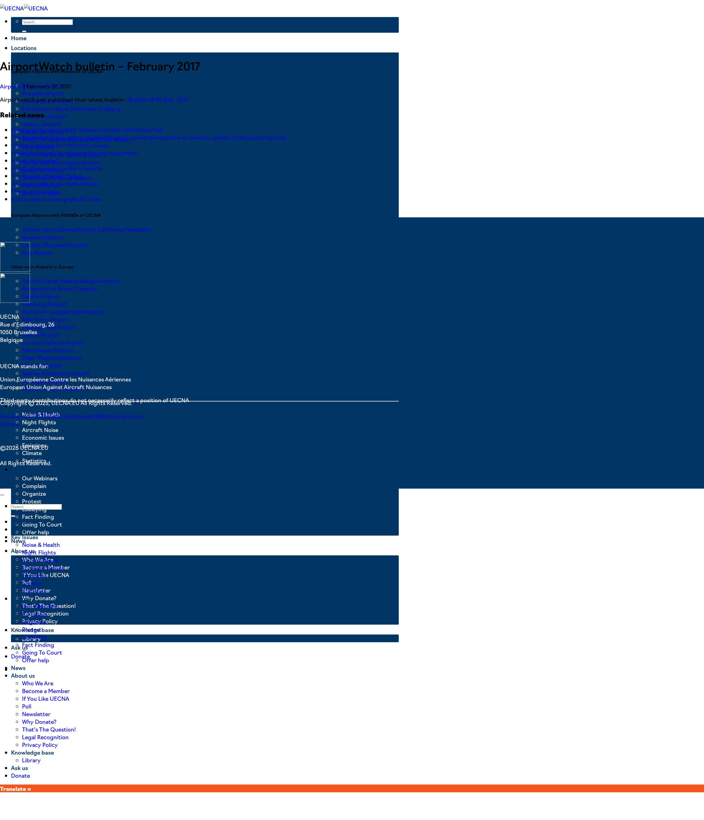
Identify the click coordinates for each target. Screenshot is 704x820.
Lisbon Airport (41, 334)
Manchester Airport (47, 350)
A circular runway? (35, 160)
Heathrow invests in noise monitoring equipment (74, 152)
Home (18, 37)
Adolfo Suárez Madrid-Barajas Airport (71, 280)
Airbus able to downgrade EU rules (56, 199)
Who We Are (37, 683)
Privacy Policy (40, 744)
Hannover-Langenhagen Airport (63, 311)
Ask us (19, 647)
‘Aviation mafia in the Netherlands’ (55, 183)
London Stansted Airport (54, 244)
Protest (32, 501)
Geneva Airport (42, 124)
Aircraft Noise (40, 429)
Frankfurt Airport (44, 116)
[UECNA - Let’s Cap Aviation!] (24, 8)
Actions (21, 469)
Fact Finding (38, 516)
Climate (32, 452)
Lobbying (34, 637)
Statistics (34, 590)
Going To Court (42, 524)
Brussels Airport (43, 93)
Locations (24, 47)
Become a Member (46, 690)
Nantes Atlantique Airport (55, 373)
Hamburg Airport (44, 304)
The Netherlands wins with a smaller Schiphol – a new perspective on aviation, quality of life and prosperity (149, 137)
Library (31, 760)
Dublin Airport (41, 296)
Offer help (35, 660)
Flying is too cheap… (37, 191)
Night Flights (39, 422)
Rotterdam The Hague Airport (61, 162)
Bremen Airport (42, 237)
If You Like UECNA (45, 698)
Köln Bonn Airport (45, 319)
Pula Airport (37, 252)
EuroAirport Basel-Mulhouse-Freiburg (71, 108)
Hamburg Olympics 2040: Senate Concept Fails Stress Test (87, 129)
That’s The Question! (49, 729)
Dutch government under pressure (56, 168)
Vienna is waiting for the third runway (60, 145)
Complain (34, 485)
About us (23, 675)
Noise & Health (41, 544)
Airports (11, 86)
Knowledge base (32, 752)
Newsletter (36, 714)
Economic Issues (43, 437)
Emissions (34, 575)
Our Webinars (39, 478)
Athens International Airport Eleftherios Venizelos (86, 229)
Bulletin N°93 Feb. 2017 (158, 99)
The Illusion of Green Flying (46, 175)
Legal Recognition (45, 737)
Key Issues (24, 537)
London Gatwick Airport (53, 342)
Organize (34, 493)
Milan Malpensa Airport (52, 357)
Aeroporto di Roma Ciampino (60, 288)
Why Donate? (39, 598)
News (18, 667)
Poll (26, 706)
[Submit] (24, 31)
